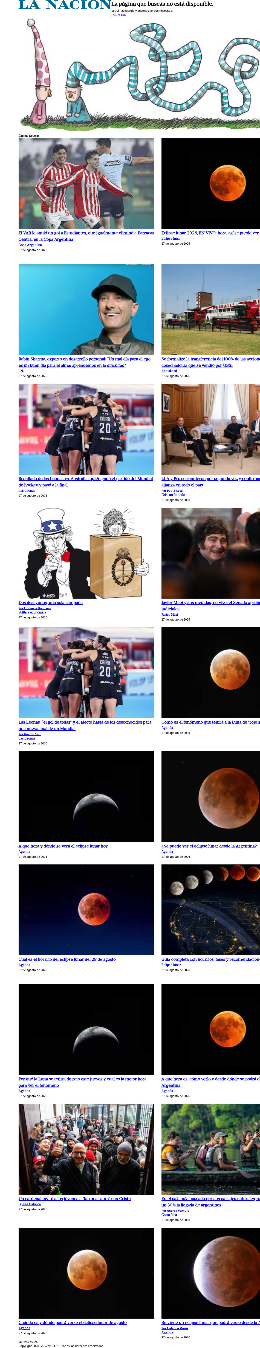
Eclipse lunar (171, 239)
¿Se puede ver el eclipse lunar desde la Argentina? (209, 846)
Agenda (167, 728)
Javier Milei (169, 614)
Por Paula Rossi (172, 491)
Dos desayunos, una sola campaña (51, 603)
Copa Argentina (30, 245)
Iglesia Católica (30, 1204)
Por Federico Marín (174, 1328)
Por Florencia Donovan (35, 608)
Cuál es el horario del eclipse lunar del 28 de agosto (67, 960)
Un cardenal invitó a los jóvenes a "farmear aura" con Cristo (75, 1199)
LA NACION (118, 15)
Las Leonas (27, 491)
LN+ (22, 371)
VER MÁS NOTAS (28, 1342)
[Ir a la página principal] (65, 8)
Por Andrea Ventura (175, 1211)
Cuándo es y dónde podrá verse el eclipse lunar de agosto (73, 1323)
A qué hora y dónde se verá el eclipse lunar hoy (63, 846)
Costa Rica (169, 1215)
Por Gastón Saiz (30, 734)
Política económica (32, 612)
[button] (86, 184)
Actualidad (169, 371)
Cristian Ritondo (173, 495)
